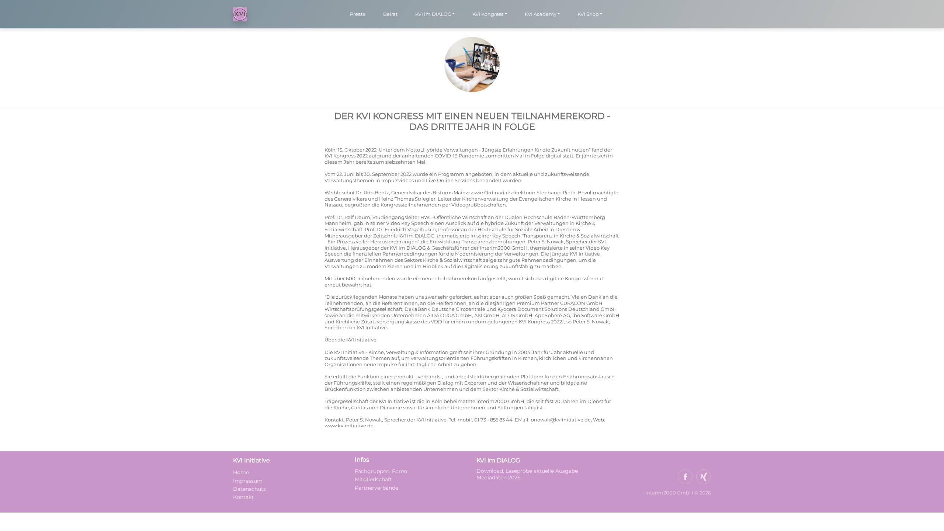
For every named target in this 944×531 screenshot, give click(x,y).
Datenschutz (249, 489)
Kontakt (243, 497)
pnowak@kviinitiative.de (561, 420)
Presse (357, 14)
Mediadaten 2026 (499, 477)
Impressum (248, 481)
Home (241, 472)
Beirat (390, 14)
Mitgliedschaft (373, 479)
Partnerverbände (376, 488)
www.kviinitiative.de (349, 425)
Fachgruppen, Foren (381, 471)
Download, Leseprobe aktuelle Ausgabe (527, 471)
